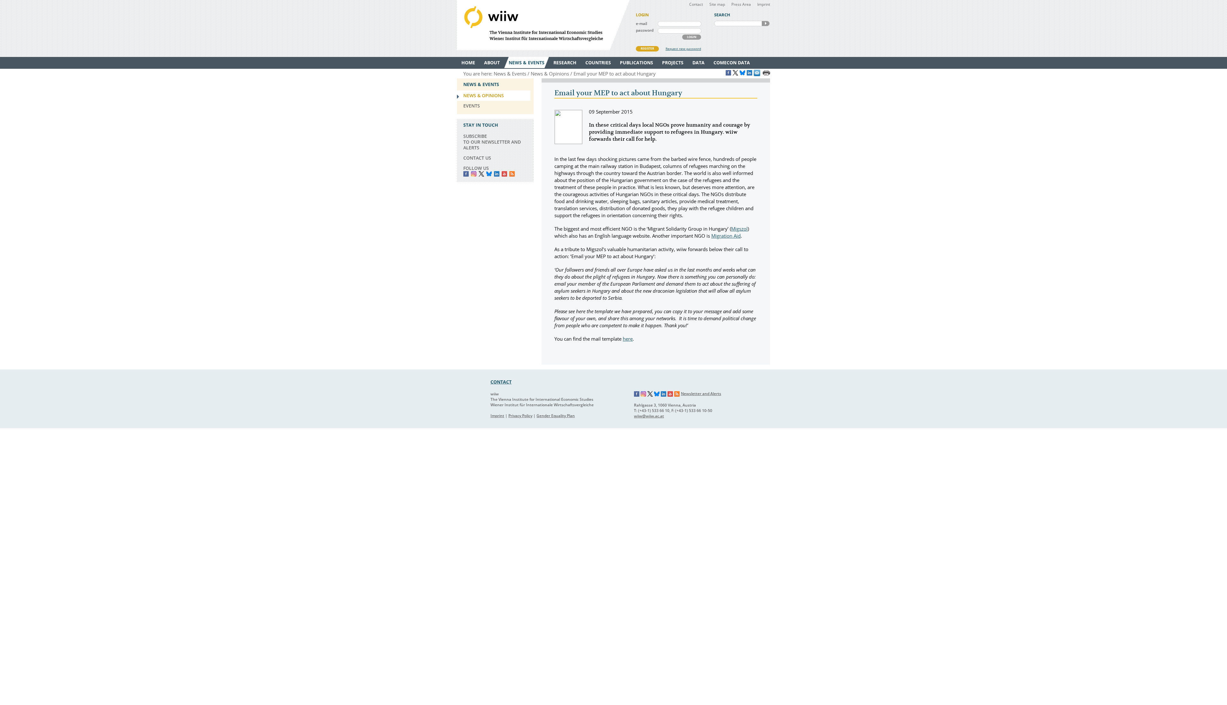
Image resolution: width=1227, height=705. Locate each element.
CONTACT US (477, 158)
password (644, 30)
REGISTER (647, 48)
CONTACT (501, 382)
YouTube (504, 174)
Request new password (683, 48)
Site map (717, 4)
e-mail (641, 23)
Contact (696, 4)
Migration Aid (726, 236)
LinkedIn (496, 174)
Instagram (643, 394)
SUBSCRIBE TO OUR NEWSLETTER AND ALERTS (492, 142)
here (628, 339)
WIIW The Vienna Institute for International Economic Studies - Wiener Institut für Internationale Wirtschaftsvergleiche (543, 25)
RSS (512, 174)
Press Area (741, 4)
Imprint (763, 4)
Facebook (466, 174)
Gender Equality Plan (555, 415)
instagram (473, 174)
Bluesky (489, 174)
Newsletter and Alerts (701, 393)
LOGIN (691, 37)
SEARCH (765, 23)
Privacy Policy (520, 415)
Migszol (739, 229)
